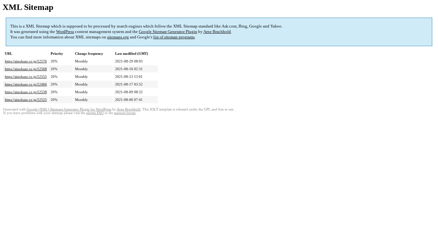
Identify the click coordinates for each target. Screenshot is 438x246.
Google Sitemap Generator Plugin (168, 31)
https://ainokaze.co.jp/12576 (26, 61)
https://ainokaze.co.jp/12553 (26, 76)
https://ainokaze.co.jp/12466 (26, 84)
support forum (125, 113)
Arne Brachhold (217, 31)
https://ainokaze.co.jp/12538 (26, 92)
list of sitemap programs (174, 37)
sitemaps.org (118, 37)
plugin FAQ (95, 113)
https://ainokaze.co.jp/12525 (26, 100)
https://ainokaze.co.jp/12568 (26, 69)
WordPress (65, 31)
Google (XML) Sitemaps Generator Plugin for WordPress (69, 109)
